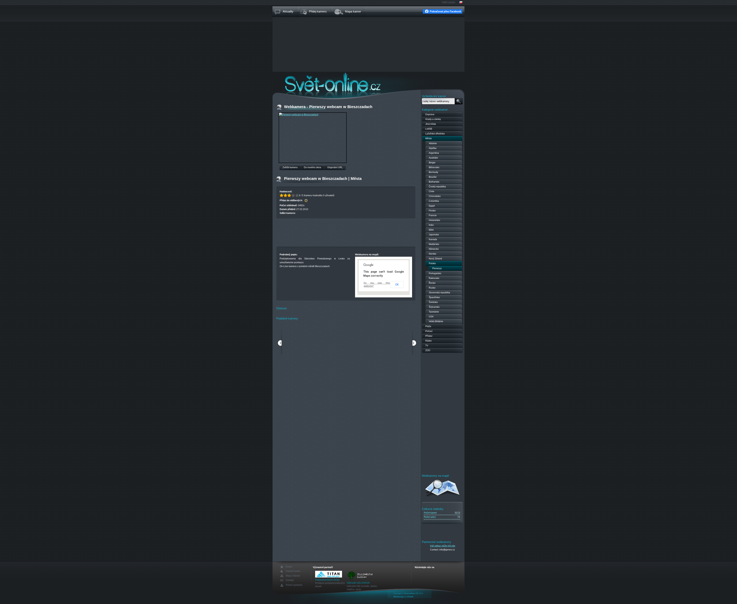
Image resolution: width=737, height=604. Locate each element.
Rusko (432, 287)
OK (397, 284)
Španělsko (434, 297)
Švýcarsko (434, 307)
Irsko (431, 225)
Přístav (428, 336)
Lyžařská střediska (435, 133)
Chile (431, 191)
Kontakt (290, 580)
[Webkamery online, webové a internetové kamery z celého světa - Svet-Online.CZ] (368, 82)
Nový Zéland (435, 258)
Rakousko (434, 278)
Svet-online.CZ (411, 593)
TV (426, 345)
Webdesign (398, 597)
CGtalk (410, 597)
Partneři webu (293, 571)
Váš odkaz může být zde (442, 545)
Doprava (429, 114)
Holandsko (434, 220)
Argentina (434, 153)
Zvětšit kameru (290, 167)
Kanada (433, 239)
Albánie (433, 143)
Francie (433, 215)
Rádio (428, 340)
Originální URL (335, 167)
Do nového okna (312, 167)
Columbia (434, 201)
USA (431, 316)
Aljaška (432, 148)
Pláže (428, 326)
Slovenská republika (439, 292)
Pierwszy (437, 268)
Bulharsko (434, 181)
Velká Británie (436, 321)
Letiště (428, 128)
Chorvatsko (435, 196)
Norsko (432, 253)
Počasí (428, 331)
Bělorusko (434, 167)
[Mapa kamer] (442, 497)
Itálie (431, 229)
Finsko (432, 210)
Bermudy (433, 172)
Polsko (432, 263)
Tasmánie (434, 311)
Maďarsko (434, 244)
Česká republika (437, 186)
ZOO (427, 350)
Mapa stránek (293, 576)
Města (428, 138)
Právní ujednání (294, 585)
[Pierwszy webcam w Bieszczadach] (298, 114)
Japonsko (434, 234)
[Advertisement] (368, 45)
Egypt (432, 205)
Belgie (432, 162)
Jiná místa (430, 124)
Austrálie (433, 157)
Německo (434, 249)
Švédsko (433, 302)
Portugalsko (435, 273)
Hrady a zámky (433, 119)
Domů (289, 567)
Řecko (432, 283)
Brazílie (433, 177)
